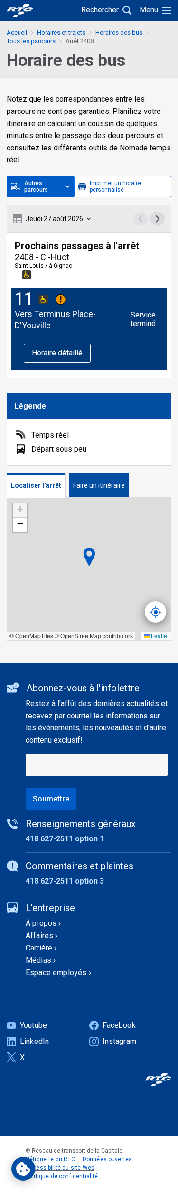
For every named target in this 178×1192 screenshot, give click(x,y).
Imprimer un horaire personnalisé (115, 186)
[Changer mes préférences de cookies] (23, 1169)
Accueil (17, 32)
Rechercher (100, 9)
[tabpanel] (89, 569)
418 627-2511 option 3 (65, 880)
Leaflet (159, 636)
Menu (149, 9)
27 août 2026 (54, 219)
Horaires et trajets (61, 32)
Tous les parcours (31, 41)
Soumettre (51, 798)
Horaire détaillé (57, 352)
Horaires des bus (118, 32)
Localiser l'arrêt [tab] (36, 485)
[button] (20, 510)
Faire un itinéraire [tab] (99, 485)
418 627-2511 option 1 (65, 838)
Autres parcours (36, 186)
